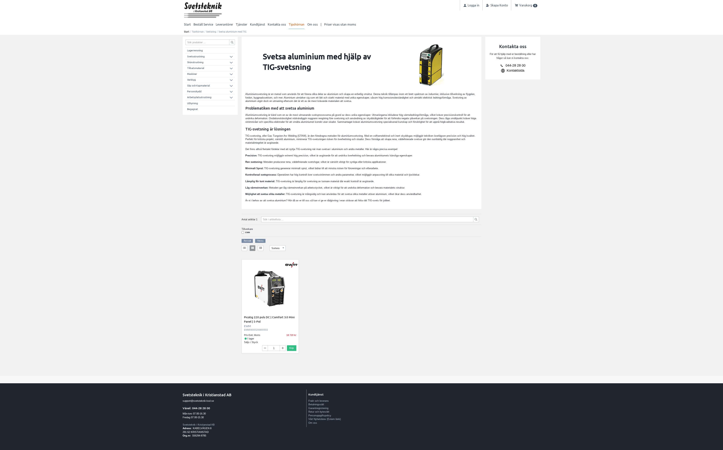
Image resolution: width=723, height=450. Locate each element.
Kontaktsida (515, 70)
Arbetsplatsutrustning (199, 97)
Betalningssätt (316, 404)
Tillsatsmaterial (195, 68)
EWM (247, 232)
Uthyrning (192, 103)
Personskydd (194, 91)
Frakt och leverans (318, 400)
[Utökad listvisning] (260, 248)
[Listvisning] (244, 248)
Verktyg (191, 79)
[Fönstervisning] (252, 248)
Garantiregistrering (318, 408)
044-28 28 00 (515, 65)
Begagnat (192, 109)
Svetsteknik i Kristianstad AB (199, 424)
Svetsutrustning (196, 56)
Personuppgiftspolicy (319, 415)
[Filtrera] (476, 219)
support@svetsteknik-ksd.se (198, 400)
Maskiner (192, 74)
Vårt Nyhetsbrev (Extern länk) (324, 419)
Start (187, 24)
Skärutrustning (195, 62)
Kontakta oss (277, 24)
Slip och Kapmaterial (198, 85)
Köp (291, 348)
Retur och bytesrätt (318, 411)
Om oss (312, 24)
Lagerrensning (195, 50)
